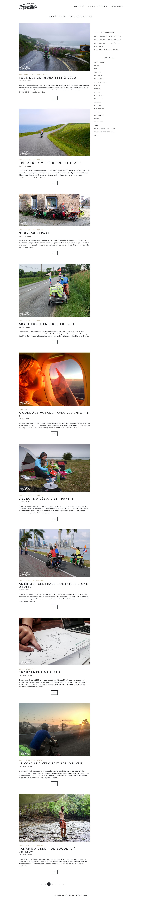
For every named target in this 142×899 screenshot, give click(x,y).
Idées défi (98, 98)
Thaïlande (98, 122)
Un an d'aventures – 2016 (104, 132)
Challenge (98, 75)
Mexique (97, 105)
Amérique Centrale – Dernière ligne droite (53, 585)
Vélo (96, 135)
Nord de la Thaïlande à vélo (106, 50)
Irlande (97, 102)
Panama (39, 580)
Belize (97, 68)
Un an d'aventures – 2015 (104, 128)
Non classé (99, 115)
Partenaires (102, 6)
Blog (90, 6)
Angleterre (25, 74)
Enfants (23, 409)
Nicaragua (98, 112)
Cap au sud (98, 46)
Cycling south (40, 74)
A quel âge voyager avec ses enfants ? (54, 414)
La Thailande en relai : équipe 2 (107, 40)
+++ (54, 98)
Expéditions (79, 6)
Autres (97, 65)
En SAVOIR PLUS (117, 6)
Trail (96, 125)
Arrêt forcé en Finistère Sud (46, 323)
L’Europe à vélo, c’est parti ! (46, 498)
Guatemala (99, 95)
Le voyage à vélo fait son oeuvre (50, 763)
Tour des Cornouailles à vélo (47, 77)
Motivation (99, 108)
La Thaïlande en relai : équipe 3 (107, 36)
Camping (98, 72)
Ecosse (97, 85)
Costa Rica (99, 78)
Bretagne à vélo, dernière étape (50, 162)
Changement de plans (40, 672)
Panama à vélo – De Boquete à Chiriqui (47, 850)
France (39, 159)
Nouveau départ (34, 232)
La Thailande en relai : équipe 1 (107, 43)
